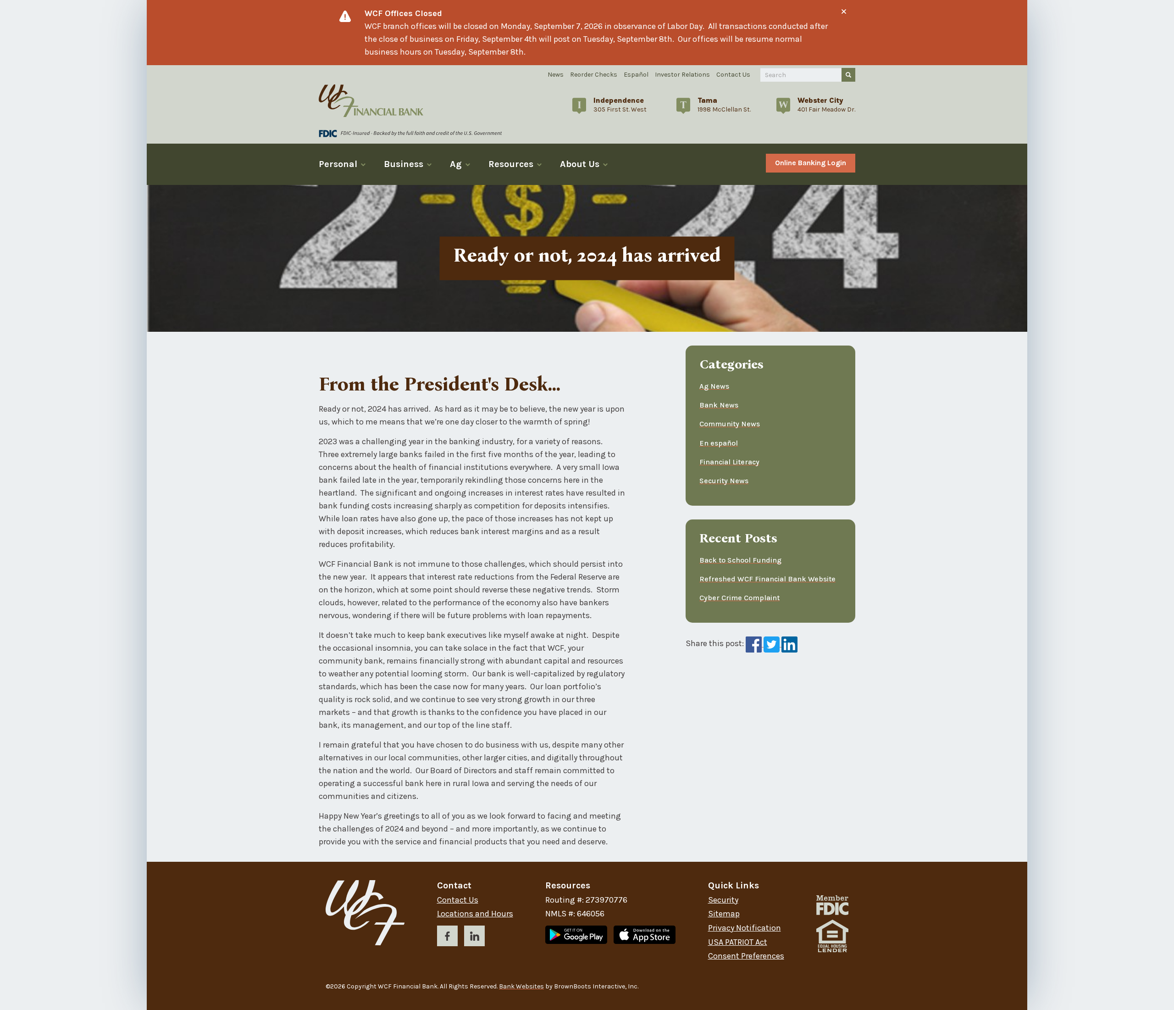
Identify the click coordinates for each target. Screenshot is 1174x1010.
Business (403, 164)
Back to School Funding (740, 560)
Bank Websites (521, 986)
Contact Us (733, 74)
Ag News (714, 386)
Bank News (718, 405)
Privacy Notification (744, 928)
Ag (456, 164)
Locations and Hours (475, 914)
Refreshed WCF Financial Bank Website (767, 579)
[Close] (843, 11)
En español (718, 443)
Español (636, 74)
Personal (338, 164)
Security (723, 900)
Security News (723, 480)
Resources (510, 164)
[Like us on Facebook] (447, 938)
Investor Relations (682, 74)
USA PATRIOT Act (737, 942)
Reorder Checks (593, 74)
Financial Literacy (729, 462)
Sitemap (724, 914)
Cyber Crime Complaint (739, 598)
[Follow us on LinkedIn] (474, 938)
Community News (729, 424)
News (556, 74)
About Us (579, 164)
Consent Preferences (746, 956)
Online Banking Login (810, 162)
